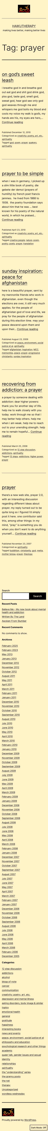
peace (17, 353)
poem (17, 142)
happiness (7, 1024)
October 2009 (9, 762)
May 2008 (7, 835)
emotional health (11, 1011)
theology (28, 554)
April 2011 (7, 684)
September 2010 (11, 714)
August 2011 (8, 676)
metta (40, 550)
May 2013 (7, 654)
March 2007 (8, 896)
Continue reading (12, 122)
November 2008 (11, 809)
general (6, 1016)
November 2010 (10, 706)
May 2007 (7, 887)
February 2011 (9, 693)
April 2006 (7, 943)
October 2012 (9, 671)
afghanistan (15, 349)
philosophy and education (16, 1042)
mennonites (7, 353)
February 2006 (10, 952)
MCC (36, 349)
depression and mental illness (18, 999)
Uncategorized (10, 1089)
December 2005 (10, 956)
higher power (36, 456)
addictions (7, 453)
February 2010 (9, 745)
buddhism (14, 550)
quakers (32, 142)
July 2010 (7, 723)
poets (12, 243)
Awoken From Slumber (14, 621)
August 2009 (9, 770)
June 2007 (7, 883)
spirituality (7, 139)
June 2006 (7, 934)
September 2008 (11, 818)
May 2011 (7, 680)
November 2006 (11, 913)
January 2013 (9, 658)
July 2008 (7, 827)
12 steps (14, 456)
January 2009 (9, 801)
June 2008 (7, 831)
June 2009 (7, 779)
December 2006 (10, 908)
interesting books (11, 1029)
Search (6, 590)
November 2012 (10, 667)
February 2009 (10, 796)
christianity (25, 550)
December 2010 (10, 701)
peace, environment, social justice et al (23, 1037)
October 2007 (9, 865)
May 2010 (7, 732)
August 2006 (9, 926)
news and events (11, 1033)
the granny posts (11, 1076)
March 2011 (8, 689)
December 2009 (10, 753)
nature (29, 240)
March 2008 (8, 844)
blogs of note (9, 981)
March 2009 (8, 792)
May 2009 (7, 783)
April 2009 (7, 788)
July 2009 (7, 775)
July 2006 (7, 930)
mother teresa (8, 554)
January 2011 (9, 697)
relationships (9, 1063)
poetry (5, 243)
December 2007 (10, 857)
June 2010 (7, 727)
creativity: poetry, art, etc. (30, 135)
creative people (17, 240)
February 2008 (10, 848)
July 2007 (7, 878)
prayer (25, 142)
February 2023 (10, 650)
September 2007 (11, 870)
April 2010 (7, 736)
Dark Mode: (36, 1127)
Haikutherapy (24, 26)
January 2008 (9, 852)
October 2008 (9, 814)
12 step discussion (26, 449)
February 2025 (10, 645)
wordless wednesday (13, 1093)
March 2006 (8, 947)
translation (28, 243)
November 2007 (10, 861)
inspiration (27, 349)
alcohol (6, 977)
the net (6, 1080)
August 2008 (9, 822)
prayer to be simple (23, 173)
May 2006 (7, 939)
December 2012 (10, 663)
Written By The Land (13, 616)
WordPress (30, 1120)
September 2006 (11, 921)
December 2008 (10, 805)
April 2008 (7, 839)
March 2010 (8, 740)
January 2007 (9, 904)
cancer (5, 986)
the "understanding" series (16, 1072)
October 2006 (9, 917)
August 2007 (9, 874)
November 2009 (11, 758)
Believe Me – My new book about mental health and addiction (24, 611)
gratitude (7, 1020)
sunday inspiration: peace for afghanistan (22, 277)
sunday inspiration (22, 356)
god (12, 142)
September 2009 (11, 766)
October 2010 (9, 710)
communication (10, 990)
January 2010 (9, 749)
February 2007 (10, 900)
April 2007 (7, 891)
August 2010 (8, 719)
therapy (6, 1085)
